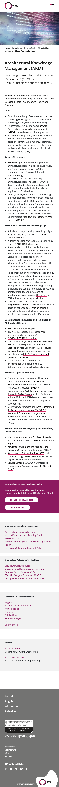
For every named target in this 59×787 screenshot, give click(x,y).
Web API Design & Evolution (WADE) (23, 575)
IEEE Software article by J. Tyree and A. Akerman (28, 356)
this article (41, 295)
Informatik (29, 48)
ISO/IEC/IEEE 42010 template (22, 338)
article (27, 367)
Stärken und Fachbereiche (18, 605)
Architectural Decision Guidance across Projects (26, 383)
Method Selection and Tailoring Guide (24, 535)
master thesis (30, 456)
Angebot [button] (10, 701)
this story (27, 298)
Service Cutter (15, 463)
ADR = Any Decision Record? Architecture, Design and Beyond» (29, 102)
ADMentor (13, 162)
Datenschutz (10, 750)
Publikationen (12, 615)
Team (7, 621)
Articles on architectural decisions (22, 95)
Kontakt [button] (10, 696)
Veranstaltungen (13, 618)
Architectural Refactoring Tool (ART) (26, 453)
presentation (15, 363)
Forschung (17, 48)
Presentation (14, 466)
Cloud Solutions (17, 507)
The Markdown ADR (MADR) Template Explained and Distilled (30, 345)
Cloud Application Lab (25, 51)
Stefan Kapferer (12, 648)
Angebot (9, 602)
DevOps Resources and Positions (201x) (25, 578)
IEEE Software (32, 201)
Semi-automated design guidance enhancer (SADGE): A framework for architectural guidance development (31, 411)
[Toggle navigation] (52, 5)
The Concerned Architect (21, 500)
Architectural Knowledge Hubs (20, 532)
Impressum (10, 746)
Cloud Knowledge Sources (18, 566)
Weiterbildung (12, 608)
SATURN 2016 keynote (26, 244)
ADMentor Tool (12, 538)
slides (37, 213)
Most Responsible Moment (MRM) (26, 303)
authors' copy (15, 175)
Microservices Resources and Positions (24, 569)
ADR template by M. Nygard (21, 328)
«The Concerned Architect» (26, 97)
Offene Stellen (12, 624)
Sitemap (8, 756)
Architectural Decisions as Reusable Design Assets (30, 392)
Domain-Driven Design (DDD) (20, 572)
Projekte (9, 612)
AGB (7, 753)
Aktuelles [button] (10, 711)
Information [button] (12, 706)
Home (7, 48)
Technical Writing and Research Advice (24, 548)
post (48, 367)
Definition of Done (38, 308)
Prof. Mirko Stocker (14, 657)
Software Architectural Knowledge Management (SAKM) (27, 129)
